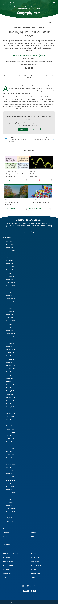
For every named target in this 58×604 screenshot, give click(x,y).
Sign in (35, 129)
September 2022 (10, 301)
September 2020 (10, 336)
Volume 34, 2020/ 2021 (31, 55)
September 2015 (10, 416)
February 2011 (10, 486)
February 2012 (10, 470)
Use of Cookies (34, 602)
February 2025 (10, 260)
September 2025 (10, 254)
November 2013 (10, 445)
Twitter (26, 68)
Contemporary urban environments (29, 64)
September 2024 (10, 270)
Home (15, 6)
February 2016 (10, 407)
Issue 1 (41, 6)
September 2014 (10, 432)
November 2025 (10, 251)
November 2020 (10, 333)
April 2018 (9, 371)
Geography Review (24, 6)
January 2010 (9, 505)
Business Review (7, 557)
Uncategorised (10, 521)
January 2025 (9, 263)
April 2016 (9, 403)
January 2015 (9, 426)
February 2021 (10, 327)
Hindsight (5, 577)
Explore (5, 536)
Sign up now (29, 231)
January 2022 (9, 314)
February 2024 (10, 276)
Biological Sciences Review (10, 553)
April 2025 (9, 257)
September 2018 (10, 368)
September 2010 (10, 496)
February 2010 (10, 502)
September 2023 (10, 286)
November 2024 (10, 266)
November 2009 (10, 508)
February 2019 (10, 359)
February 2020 (10, 343)
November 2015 (10, 413)
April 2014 (9, 435)
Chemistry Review (8, 561)
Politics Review (35, 561)
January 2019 (9, 362)
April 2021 (9, 324)
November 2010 (10, 492)
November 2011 (10, 477)
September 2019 (10, 352)
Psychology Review (36, 565)
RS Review (34, 569)
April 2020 (9, 340)
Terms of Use (26, 602)
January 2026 (9, 247)
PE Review (34, 553)
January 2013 (9, 457)
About (32, 536)
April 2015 (9, 419)
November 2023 (10, 282)
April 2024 (9, 273)
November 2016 (10, 397)
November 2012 (10, 461)
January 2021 (9, 330)
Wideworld (33, 577)
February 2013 (10, 454)
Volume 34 (34, 6)
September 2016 (10, 400)
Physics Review (35, 557)
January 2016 (9, 410)
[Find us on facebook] (24, 591)
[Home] (8, 3)
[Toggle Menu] (54, 3)
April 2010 (9, 499)
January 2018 (9, 378)
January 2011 (9, 489)
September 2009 (10, 512)
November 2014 (10, 429)
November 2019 (10, 349)
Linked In (29, 68)
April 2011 (8, 483)
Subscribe (23, 129)
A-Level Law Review (8, 549)
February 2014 (10, 438)
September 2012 (10, 464)
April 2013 (9, 451)
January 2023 (9, 295)
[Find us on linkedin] (31, 591)
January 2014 (9, 442)
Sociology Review (35, 573)
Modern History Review (37, 549)
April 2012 (9, 467)
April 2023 (9, 289)
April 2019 (9, 356)
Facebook (32, 68)
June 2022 (9, 305)
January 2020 (9, 346)
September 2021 (10, 321)
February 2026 (10, 244)
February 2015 (10, 422)
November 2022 (10, 298)
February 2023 (10, 292)
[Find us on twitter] (27, 591)
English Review (7, 569)
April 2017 (9, 387)
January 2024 (9, 279)
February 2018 (10, 375)
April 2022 (9, 308)
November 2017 (10, 381)
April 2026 (9, 241)
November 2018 (10, 365)
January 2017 (9, 394)
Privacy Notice (44, 602)
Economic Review (8, 565)
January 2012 (9, 473)
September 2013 (10, 448)
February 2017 (10, 391)
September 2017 (10, 384)
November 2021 (10, 317)
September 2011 (10, 480)
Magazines (6, 532)
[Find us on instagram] (34, 591)
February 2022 (10, 311)
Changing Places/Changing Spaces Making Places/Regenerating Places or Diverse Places (29, 61)
